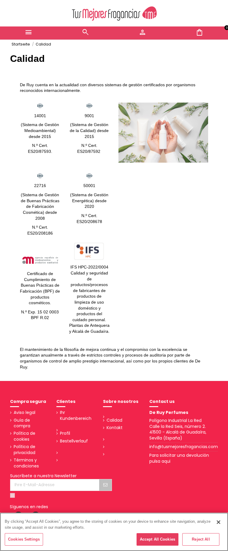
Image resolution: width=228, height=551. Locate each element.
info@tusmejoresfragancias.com (183, 447)
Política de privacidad (24, 450)
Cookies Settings (24, 539)
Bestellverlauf (74, 441)
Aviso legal (24, 412)
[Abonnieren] (105, 485)
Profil (65, 433)
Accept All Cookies (157, 539)
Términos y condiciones (26, 463)
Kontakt (115, 428)
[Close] (218, 522)
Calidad (114, 420)
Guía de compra (22, 423)
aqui (166, 461)
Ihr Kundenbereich (75, 415)
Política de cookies (24, 436)
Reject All (201, 539)
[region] (114, 532)
